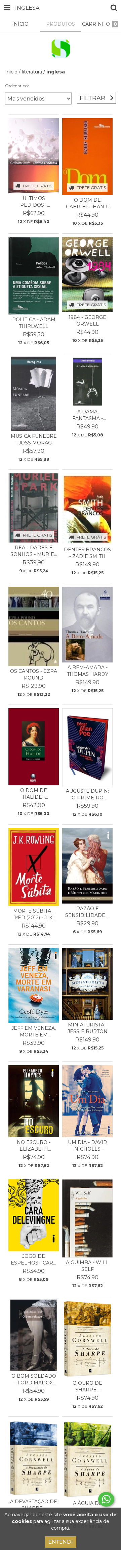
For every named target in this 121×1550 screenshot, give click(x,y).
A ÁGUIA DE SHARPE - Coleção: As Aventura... (87, 1506)
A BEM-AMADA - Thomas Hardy (87, 670)
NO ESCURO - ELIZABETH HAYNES (33, 1145)
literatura (32, 72)
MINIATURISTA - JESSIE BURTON (88, 1028)
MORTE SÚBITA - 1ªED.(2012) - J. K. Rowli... (33, 914)
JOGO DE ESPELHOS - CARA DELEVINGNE (33, 1259)
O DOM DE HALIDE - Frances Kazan (33, 793)
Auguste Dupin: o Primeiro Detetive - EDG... (87, 794)
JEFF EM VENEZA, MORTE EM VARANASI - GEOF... (33, 1031)
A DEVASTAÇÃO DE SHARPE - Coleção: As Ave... (33, 1505)
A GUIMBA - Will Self (87, 1266)
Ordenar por (17, 85)
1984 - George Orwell (87, 320)
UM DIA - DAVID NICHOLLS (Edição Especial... (87, 1145)
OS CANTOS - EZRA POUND (33, 674)
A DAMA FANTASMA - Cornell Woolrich (87, 415)
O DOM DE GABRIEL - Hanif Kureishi (87, 203)
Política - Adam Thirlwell (33, 323)
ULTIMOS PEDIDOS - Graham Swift (34, 201)
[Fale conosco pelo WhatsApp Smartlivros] (106, 1499)
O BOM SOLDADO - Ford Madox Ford (33, 1379)
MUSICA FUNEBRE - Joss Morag (34, 439)
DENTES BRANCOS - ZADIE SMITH (87, 553)
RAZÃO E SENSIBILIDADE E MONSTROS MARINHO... (87, 912)
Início (11, 72)
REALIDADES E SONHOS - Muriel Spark (33, 551)
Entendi (60, 1542)
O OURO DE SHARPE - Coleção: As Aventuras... (87, 1386)
